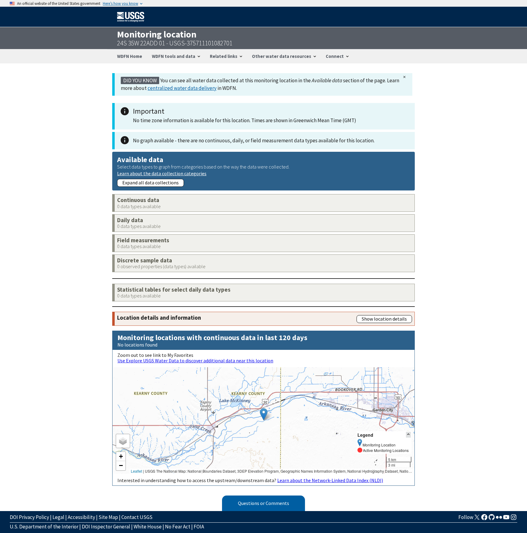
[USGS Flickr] (499, 519)
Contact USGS (136, 517)
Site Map (108, 517)
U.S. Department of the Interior (44, 526)
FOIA (199, 526)
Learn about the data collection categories (161, 173)
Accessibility (81, 517)
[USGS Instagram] (513, 519)
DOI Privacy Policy (29, 517)
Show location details (384, 319)
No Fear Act (177, 526)
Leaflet (136, 471)
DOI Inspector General (106, 526)
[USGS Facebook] (484, 519)
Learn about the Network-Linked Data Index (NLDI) (330, 480)
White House (148, 526)
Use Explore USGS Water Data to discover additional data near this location (195, 360)
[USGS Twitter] (477, 519)
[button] (263, 414)
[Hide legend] (408, 435)
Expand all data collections (150, 182)
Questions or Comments (263, 503)
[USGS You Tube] (506, 519)
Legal (58, 517)
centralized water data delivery (182, 88)
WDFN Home (129, 56)
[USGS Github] (491, 519)
